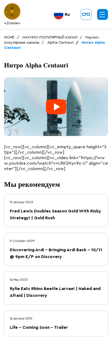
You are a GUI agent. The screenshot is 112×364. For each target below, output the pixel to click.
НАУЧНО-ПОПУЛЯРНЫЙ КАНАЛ (50, 37)
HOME (9, 37)
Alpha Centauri (60, 43)
